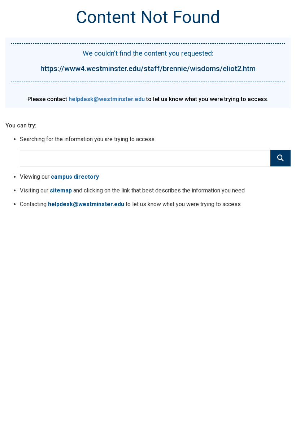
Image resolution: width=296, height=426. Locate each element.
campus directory (75, 176)
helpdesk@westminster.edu (107, 99)
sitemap (61, 190)
